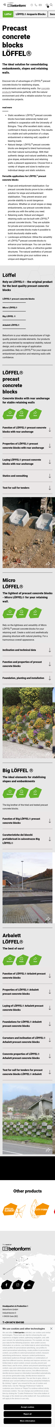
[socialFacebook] (6, 1285)
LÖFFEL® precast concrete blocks (19, 299)
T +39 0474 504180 (13, 1322)
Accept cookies (27, 1407)
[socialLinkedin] (29, 1285)
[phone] (36, 5)
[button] (51, 1328)
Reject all (28, 1414)
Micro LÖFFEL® (10, 307)
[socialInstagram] (17, 1285)
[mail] (40, 5)
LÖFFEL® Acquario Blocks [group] (31, 14)
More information (27, 1421)
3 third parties (19, 1333)
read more (7, 107)
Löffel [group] (8, 14)
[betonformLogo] (17, 1248)
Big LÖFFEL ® (9, 316)
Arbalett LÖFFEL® (11, 325)
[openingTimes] (31, 5)
